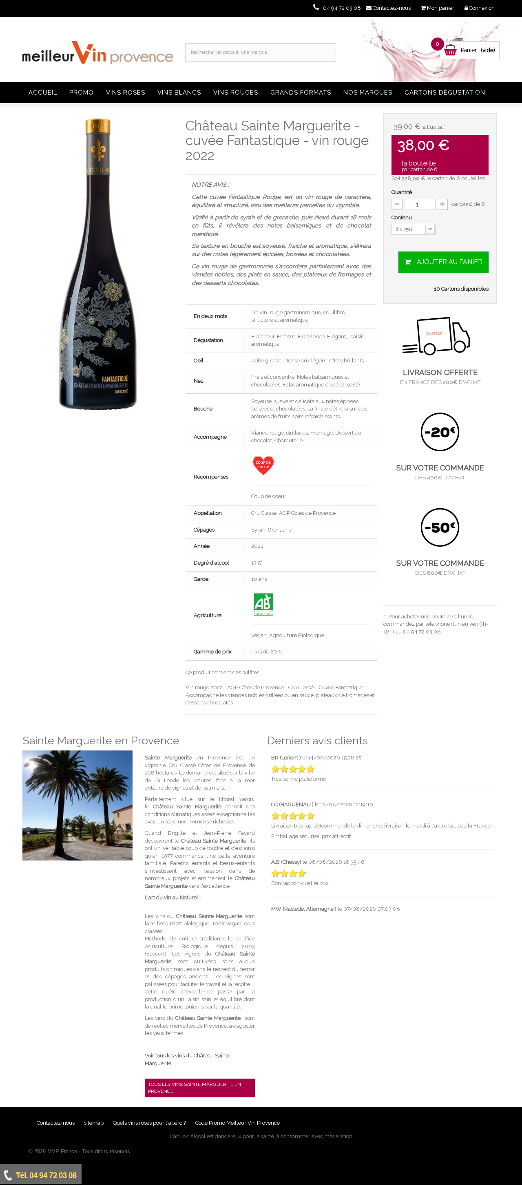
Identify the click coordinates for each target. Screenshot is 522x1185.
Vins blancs (179, 92)
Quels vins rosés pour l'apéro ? (149, 1123)
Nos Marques (367, 92)
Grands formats (300, 92)
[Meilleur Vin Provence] (97, 48)
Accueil (43, 92)
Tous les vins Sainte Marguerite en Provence (194, 1087)
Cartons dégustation (445, 92)
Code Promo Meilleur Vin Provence (237, 1123)
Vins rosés (125, 92)
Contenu (402, 217)
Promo (81, 92)
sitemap (94, 1123)
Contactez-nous (56, 1123)
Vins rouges (235, 92)
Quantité (402, 192)
